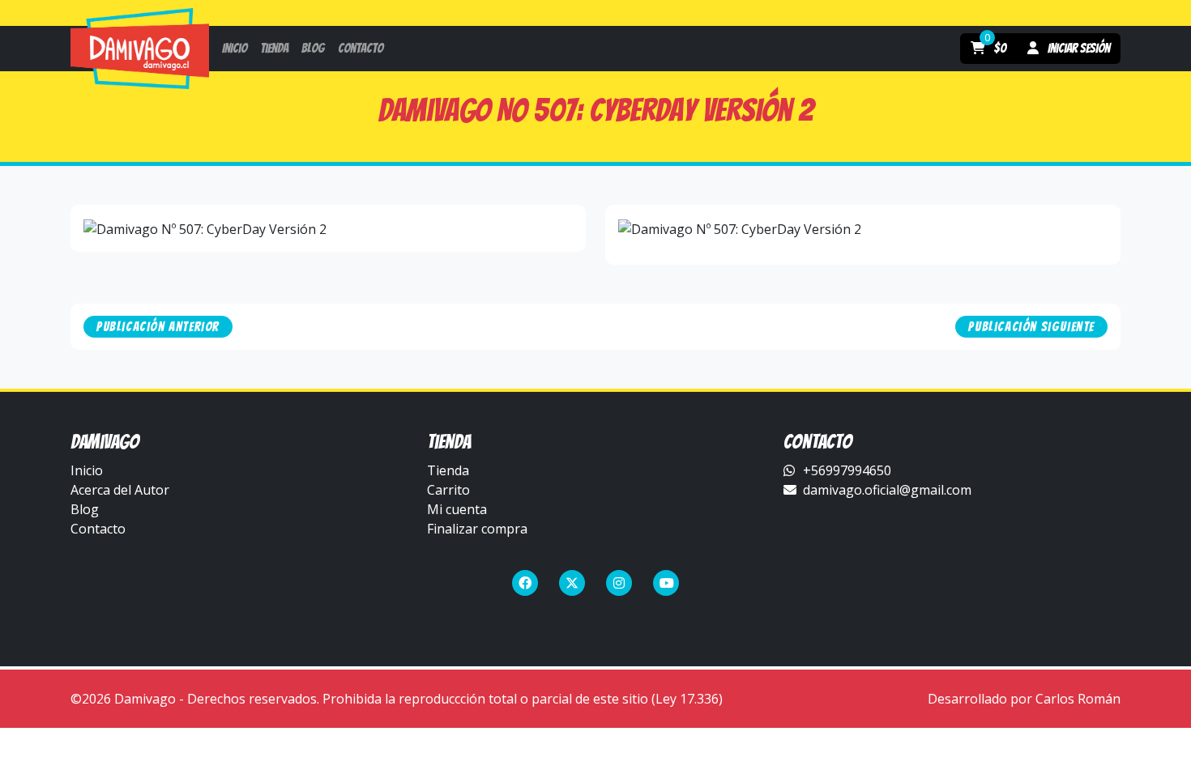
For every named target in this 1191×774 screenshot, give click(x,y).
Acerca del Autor (119, 490)
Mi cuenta (457, 509)
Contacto (98, 529)
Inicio (86, 470)
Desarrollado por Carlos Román (1024, 699)
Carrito (448, 490)
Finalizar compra (477, 529)
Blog (84, 509)
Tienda (448, 470)
